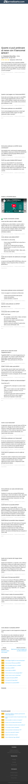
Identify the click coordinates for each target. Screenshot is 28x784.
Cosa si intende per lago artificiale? (12, 737)
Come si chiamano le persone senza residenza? (15, 724)
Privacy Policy (14, 777)
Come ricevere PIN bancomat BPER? (13, 662)
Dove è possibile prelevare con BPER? (13, 665)
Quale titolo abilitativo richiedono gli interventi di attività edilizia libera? (15, 714)
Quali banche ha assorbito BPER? (12, 682)
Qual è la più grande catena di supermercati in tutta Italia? (15, 717)
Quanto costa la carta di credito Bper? (13, 675)
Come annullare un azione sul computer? (13, 720)
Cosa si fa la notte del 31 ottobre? (12, 732)
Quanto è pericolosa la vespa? (11, 734)
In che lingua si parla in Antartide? (12, 727)
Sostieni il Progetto (14, 775)
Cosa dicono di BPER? (10, 667)
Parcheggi (14, 759)
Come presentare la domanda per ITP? (13, 729)
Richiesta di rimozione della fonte (8, 72)
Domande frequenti (14, 772)
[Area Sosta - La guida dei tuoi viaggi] (14, 2)
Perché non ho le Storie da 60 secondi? (13, 722)
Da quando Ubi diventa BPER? (11, 677)
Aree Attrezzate (14, 764)
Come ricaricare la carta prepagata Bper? (13, 672)
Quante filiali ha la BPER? (10, 670)
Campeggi (14, 762)
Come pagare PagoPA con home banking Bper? (15, 660)
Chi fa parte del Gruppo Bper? (11, 680)
